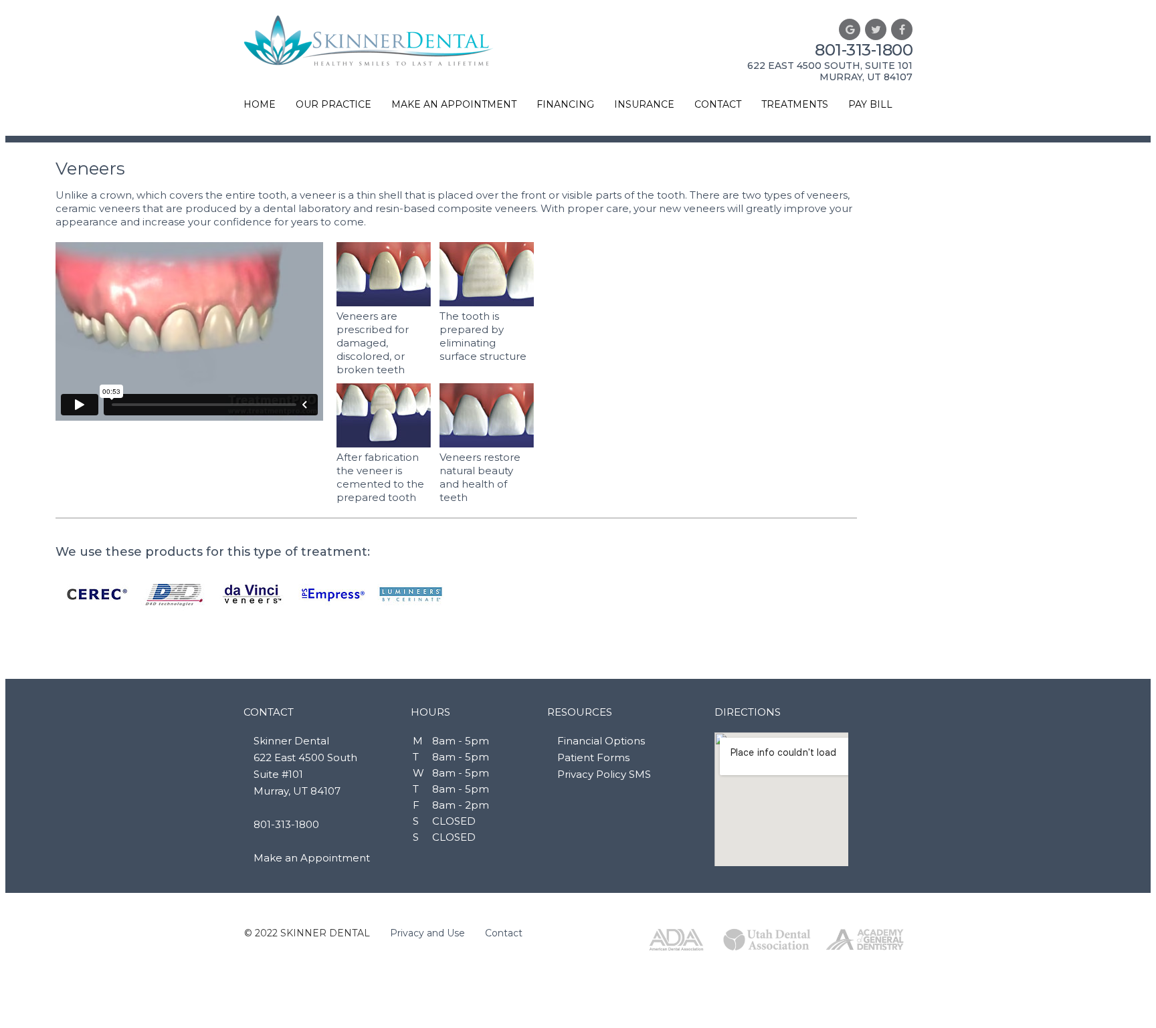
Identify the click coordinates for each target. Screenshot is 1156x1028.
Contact (503, 933)
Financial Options (601, 740)
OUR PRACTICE (333, 104)
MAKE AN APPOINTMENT (453, 104)
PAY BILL (870, 104)
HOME (260, 104)
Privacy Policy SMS (604, 774)
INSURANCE (644, 104)
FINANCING (565, 104)
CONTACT (717, 104)
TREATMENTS (794, 104)
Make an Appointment (312, 857)
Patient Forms (593, 757)
